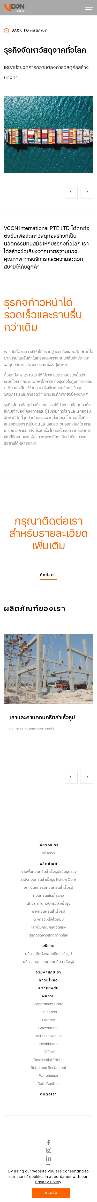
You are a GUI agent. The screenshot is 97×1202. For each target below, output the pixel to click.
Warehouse (48, 1076)
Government (48, 1028)
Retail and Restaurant (48, 1068)
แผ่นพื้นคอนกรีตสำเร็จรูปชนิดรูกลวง (48, 872)
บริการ (49, 946)
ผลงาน (48, 996)
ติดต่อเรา (48, 575)
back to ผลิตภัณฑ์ (30, 30)
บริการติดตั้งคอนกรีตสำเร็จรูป (48, 954)
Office (48, 1052)
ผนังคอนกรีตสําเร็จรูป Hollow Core (48, 880)
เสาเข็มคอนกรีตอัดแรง (48, 927)
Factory (48, 1020)
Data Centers (48, 1084)
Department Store (48, 1004)
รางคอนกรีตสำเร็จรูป (48, 911)
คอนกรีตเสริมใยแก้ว (48, 895)
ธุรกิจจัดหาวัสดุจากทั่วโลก (48, 935)
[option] (48, 134)
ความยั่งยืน (48, 988)
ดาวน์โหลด (48, 980)
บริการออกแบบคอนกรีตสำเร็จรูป (48, 962)
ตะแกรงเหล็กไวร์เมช (48, 919)
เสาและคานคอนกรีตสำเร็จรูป (49, 903)
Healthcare (48, 1044)
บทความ (48, 853)
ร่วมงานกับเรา (48, 972)
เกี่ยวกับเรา (49, 845)
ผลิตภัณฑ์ (48, 864)
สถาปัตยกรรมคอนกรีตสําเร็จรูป (48, 887)
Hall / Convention (49, 1036)
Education (48, 1012)
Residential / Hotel (48, 1060)
